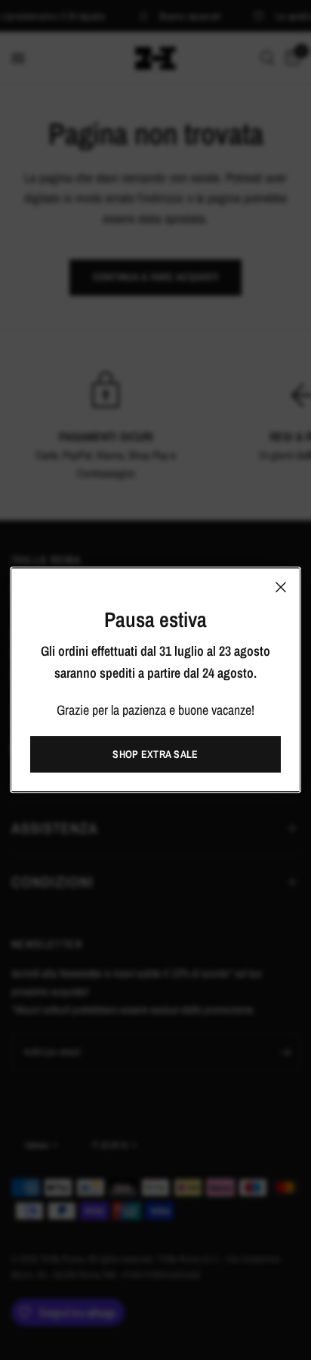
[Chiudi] (280, 587)
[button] (155, 755)
